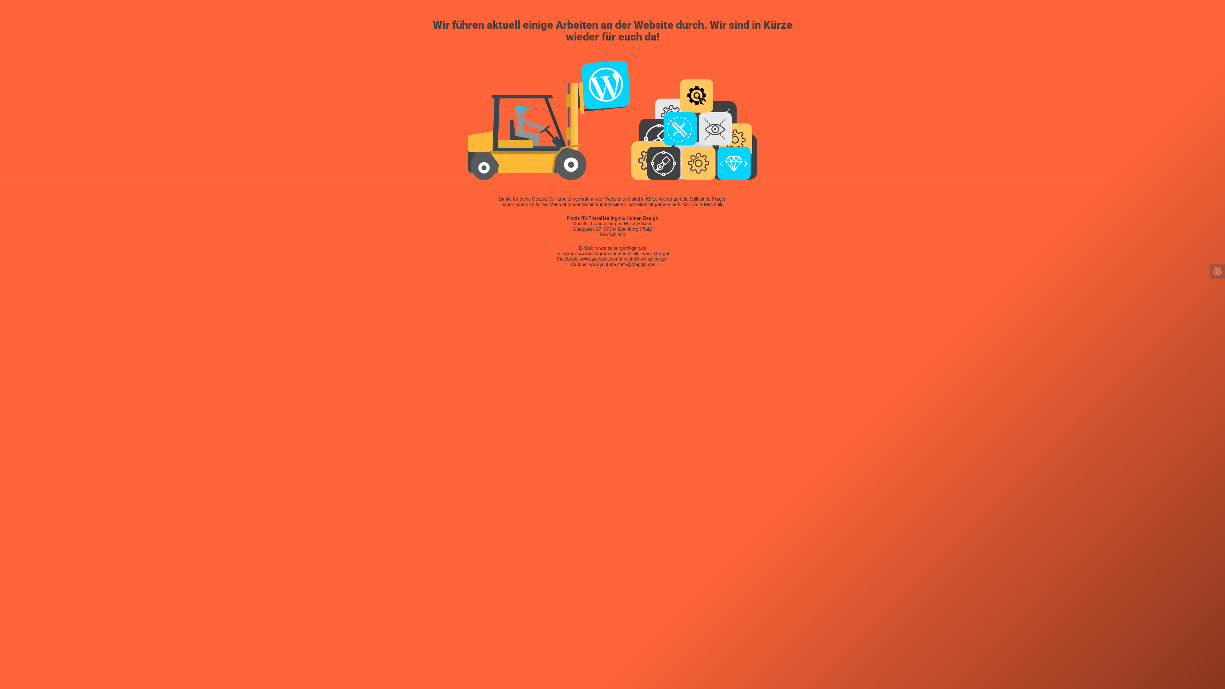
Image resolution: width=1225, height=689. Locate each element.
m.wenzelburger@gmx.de (620, 248)
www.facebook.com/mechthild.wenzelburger (624, 259)
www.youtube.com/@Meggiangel (622, 264)
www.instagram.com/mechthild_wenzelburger (624, 253)
